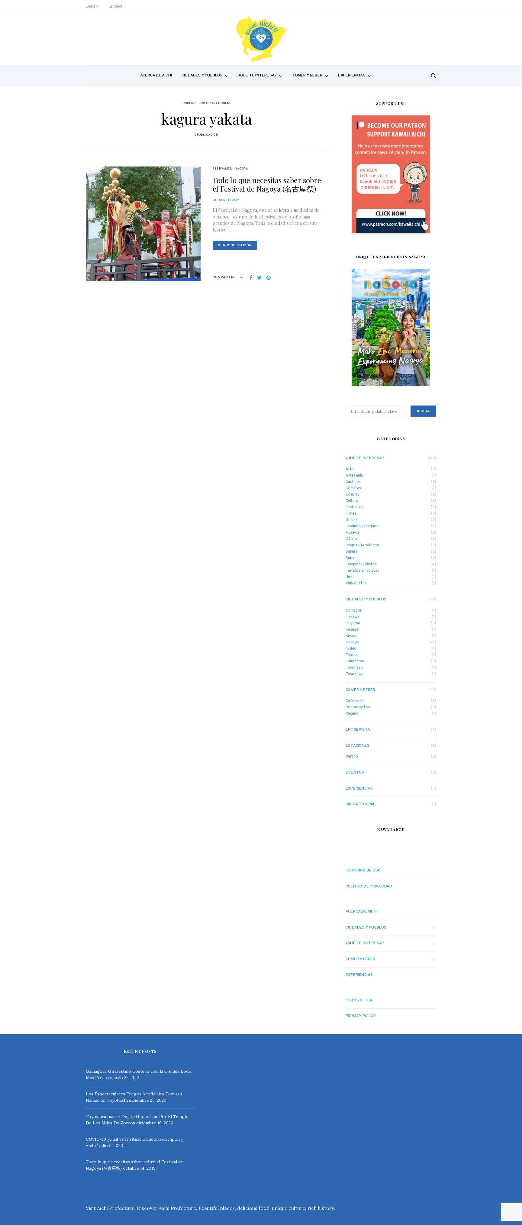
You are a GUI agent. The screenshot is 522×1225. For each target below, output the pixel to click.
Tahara (351, 655)
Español (115, 6)
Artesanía (354, 476)
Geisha (352, 520)
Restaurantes (358, 707)
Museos (352, 533)
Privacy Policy (361, 1016)
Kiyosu (351, 636)
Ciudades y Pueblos (202, 75)
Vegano (352, 714)
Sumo (351, 558)
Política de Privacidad (369, 886)
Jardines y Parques (362, 526)
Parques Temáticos (362, 546)
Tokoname (355, 662)
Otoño (351, 539)
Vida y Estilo (356, 584)
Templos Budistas (361, 565)
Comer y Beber (308, 75)
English (92, 6)
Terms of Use (359, 1000)
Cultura (352, 501)
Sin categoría (360, 804)
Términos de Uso (363, 870)
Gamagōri (354, 611)
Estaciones (357, 745)
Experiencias (351, 75)
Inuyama (353, 623)
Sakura (352, 552)
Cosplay (352, 495)
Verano (352, 757)
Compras (353, 488)
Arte (350, 469)
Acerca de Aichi (156, 75)
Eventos (355, 772)
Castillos (353, 482)
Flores (351, 514)
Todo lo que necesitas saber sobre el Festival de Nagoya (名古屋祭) (267, 184)
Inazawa (352, 617)
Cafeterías (355, 701)
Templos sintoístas (362, 571)
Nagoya (241, 169)
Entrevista (358, 729)
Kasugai (352, 630)
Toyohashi (354, 668)
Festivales (222, 169)
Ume (349, 577)
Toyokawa (354, 674)
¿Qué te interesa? (257, 75)
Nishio (351, 649)
